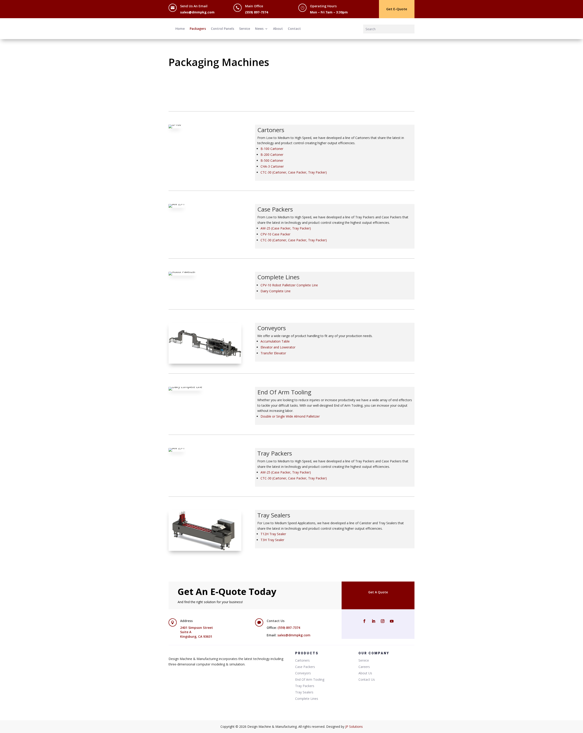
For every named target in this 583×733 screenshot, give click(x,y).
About (278, 28)
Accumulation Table (275, 341)
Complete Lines (306, 698)
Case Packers (305, 667)
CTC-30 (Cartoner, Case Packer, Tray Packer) (294, 172)
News (259, 28)
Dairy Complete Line (276, 291)
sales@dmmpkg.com (197, 12)
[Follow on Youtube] (391, 621)
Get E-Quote (396, 9)
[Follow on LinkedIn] (373, 621)
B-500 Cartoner (272, 160)
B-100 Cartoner (272, 148)
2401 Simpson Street (196, 627)
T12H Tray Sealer (273, 534)
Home (180, 28)
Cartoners (302, 660)
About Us (365, 673)
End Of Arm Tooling (309, 679)
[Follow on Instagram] (382, 621)
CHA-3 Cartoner (272, 166)
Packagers (198, 28)
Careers (364, 667)
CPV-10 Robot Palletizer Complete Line (289, 285)
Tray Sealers (304, 692)
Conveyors (303, 673)
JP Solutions (354, 726)
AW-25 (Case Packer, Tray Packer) (286, 228)
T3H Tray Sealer (272, 540)
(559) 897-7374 (256, 12)
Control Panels (222, 28)
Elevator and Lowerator (278, 347)
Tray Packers (304, 686)
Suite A (185, 632)
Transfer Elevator (273, 353)
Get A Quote (378, 592)
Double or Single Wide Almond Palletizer (290, 416)
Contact (294, 28)
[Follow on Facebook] (364, 621)
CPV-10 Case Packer (275, 234)
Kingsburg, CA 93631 (196, 636)
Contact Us (366, 679)
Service (244, 28)
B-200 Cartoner (272, 154)
